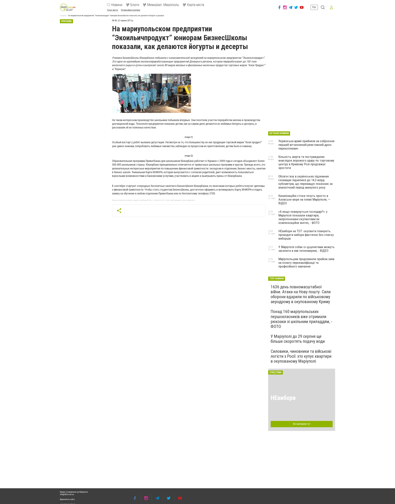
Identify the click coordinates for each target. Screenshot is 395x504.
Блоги (134, 4)
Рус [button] (314, 7)
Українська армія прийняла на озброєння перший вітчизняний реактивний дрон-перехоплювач (306, 144)
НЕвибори (283, 397)
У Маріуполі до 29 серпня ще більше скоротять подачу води (298, 339)
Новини (116, 4)
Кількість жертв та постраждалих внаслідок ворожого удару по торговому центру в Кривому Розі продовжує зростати (306, 162)
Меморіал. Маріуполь (163, 4)
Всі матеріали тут (301, 423)
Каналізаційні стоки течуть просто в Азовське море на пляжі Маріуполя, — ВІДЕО (304, 199)
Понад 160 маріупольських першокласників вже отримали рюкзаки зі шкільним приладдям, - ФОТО (301, 319)
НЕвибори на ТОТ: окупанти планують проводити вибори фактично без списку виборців (306, 234)
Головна (63, 15)
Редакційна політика (130, 10)
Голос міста (112, 10)
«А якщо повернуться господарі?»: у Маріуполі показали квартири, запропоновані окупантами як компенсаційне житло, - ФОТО (302, 217)
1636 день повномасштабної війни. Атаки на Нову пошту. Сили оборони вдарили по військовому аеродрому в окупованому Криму (301, 294)
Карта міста (195, 4)
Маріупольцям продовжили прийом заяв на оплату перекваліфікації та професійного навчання (306, 262)
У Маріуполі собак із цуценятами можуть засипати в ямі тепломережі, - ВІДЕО (306, 249)
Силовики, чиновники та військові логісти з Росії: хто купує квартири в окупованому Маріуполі (301, 356)
